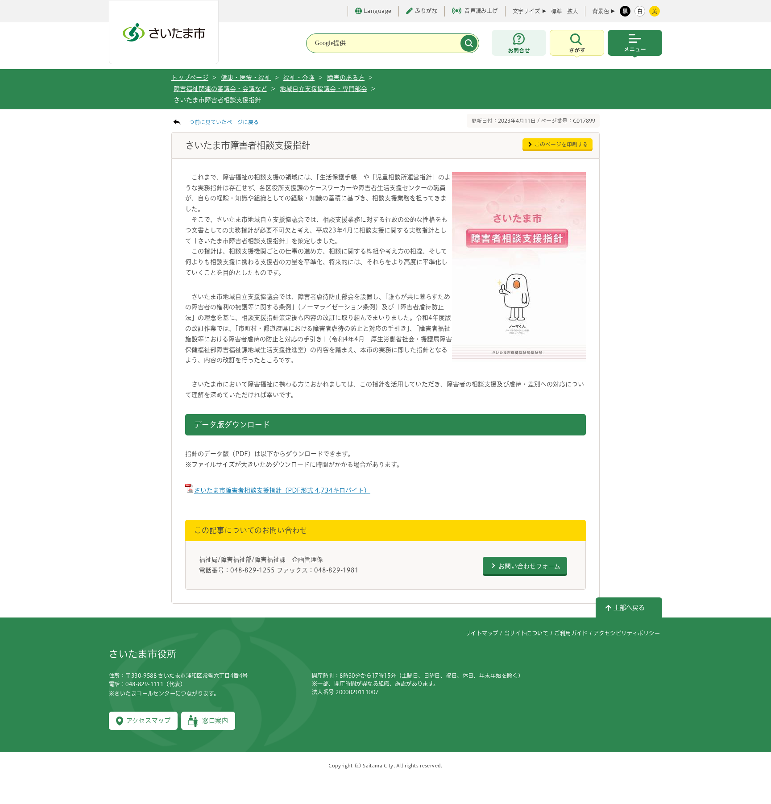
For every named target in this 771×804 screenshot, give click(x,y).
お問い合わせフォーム (529, 566)
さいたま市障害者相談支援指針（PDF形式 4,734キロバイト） (282, 490)
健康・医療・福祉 (246, 78)
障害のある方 (346, 78)
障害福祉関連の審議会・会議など (220, 89)
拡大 (572, 11)
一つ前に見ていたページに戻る (221, 122)
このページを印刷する (561, 144)
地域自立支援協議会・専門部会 (323, 89)
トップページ (189, 78)
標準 (556, 11)
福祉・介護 (299, 78)
